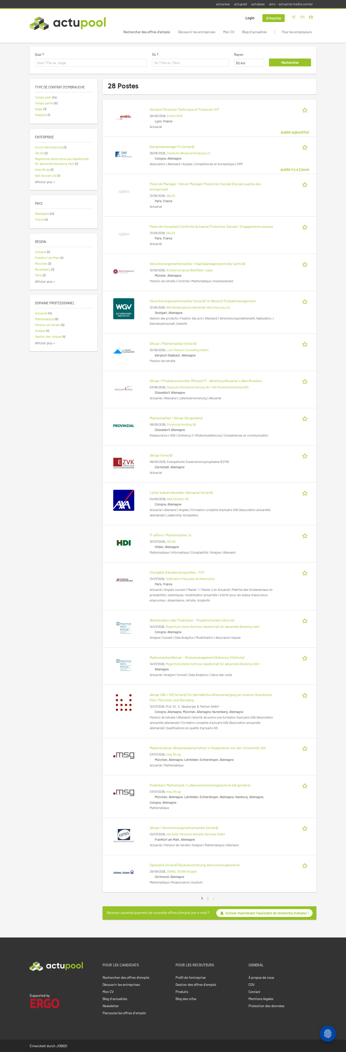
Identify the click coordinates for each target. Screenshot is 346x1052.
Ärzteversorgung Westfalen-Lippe (189, 270)
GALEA (170, 196)
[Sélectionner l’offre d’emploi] (305, 109)
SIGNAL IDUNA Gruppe (182, 871)
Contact (254, 991)
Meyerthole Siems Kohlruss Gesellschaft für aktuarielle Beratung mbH (212, 627)
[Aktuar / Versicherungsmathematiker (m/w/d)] (123, 835)
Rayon (238, 54)
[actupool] (68, 23)
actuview (223, 4)
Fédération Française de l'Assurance (190, 579)
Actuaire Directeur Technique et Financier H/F (184, 109)
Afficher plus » (45, 182)
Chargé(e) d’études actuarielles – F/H (177, 572)
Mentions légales (260, 999)
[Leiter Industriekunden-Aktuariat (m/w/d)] (123, 500)
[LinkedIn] (32, 981)
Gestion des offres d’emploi (196, 984)
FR (311, 17)
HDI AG (171, 541)
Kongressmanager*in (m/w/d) (172, 146)
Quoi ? (39, 54)
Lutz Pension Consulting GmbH (187, 350)
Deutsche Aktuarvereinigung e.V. (189, 153)
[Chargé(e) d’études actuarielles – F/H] (123, 579)
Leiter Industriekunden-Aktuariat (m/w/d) (181, 492)
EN (302, 17)
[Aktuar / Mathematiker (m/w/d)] (123, 351)
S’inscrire (273, 18)
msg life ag (173, 754)
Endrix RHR (175, 116)
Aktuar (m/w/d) (161, 455)
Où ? (155, 54)
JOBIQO (61, 1046)
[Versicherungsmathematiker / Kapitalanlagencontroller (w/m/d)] (123, 271)
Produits (182, 991)
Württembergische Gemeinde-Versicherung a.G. (198, 307)
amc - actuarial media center (291, 4)
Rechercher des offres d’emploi (146, 32)
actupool (240, 4)
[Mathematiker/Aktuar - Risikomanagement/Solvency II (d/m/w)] (123, 665)
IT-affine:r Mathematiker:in (170, 535)
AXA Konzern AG (178, 499)
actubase (258, 4)
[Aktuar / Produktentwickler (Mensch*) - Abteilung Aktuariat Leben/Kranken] (123, 388)
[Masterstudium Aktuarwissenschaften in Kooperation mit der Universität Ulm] (123, 755)
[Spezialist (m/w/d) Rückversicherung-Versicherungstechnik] (123, 872)
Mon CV (228, 32)
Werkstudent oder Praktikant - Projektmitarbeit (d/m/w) (192, 620)
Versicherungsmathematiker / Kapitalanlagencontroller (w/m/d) (197, 263)
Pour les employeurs (297, 32)
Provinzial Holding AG (181, 424)
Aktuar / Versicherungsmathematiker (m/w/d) (184, 827)
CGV (251, 984)
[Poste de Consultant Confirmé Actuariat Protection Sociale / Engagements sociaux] (123, 234)
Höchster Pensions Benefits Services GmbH (195, 834)
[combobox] (91, 63)
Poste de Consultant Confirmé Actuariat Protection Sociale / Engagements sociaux (211, 226)
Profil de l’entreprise (191, 977)
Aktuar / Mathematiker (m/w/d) (173, 343)
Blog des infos (186, 999)
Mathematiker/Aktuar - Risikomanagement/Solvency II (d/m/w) (197, 657)
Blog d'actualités (254, 32)
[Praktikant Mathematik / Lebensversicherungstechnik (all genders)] (123, 792)
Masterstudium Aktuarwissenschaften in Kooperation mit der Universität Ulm (208, 748)
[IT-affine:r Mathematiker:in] (123, 542)
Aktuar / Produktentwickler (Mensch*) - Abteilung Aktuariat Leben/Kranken (206, 381)
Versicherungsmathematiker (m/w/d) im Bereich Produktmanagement (203, 301)
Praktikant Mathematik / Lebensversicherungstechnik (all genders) (200, 785)
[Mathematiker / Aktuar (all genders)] (123, 425)
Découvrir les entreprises (196, 32)
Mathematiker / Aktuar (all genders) (176, 418)
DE (294, 17)
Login (250, 18)
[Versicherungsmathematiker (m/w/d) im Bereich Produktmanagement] (123, 308)
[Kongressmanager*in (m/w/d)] (123, 154)
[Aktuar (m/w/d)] (123, 462)
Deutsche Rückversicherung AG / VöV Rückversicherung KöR (208, 387)
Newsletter (111, 1006)
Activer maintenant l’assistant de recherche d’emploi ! (267, 913)
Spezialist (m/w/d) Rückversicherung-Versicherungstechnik (195, 865)
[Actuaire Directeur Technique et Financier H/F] (123, 117)
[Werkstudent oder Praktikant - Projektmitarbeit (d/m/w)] (123, 627)
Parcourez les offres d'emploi (124, 1013)
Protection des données (266, 1006)
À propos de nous (261, 977)
